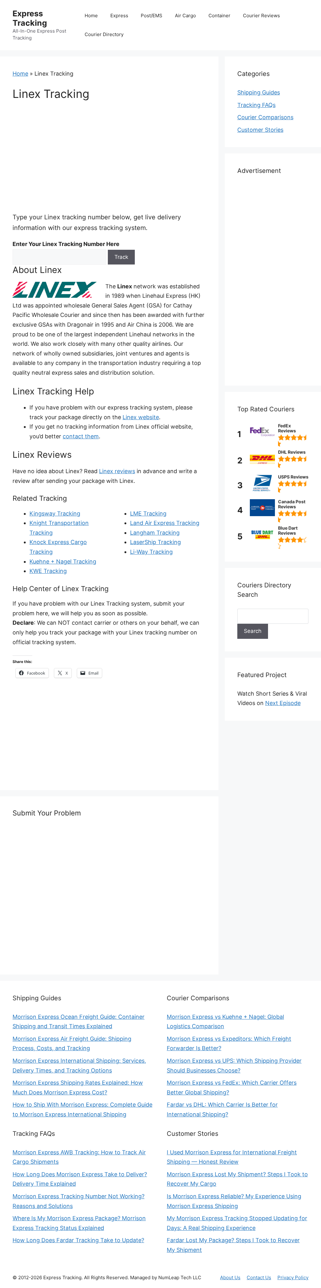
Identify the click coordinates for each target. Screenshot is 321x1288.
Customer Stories (260, 129)
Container (219, 16)
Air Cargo (185, 16)
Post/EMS (151, 16)
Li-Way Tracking (151, 551)
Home (91, 16)
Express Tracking (30, 18)
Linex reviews (117, 471)
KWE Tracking (48, 571)
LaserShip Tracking (155, 542)
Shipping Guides (258, 92)
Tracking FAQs (256, 105)
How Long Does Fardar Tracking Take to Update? (78, 1240)
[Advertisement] (109, 156)
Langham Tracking (155, 532)
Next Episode (283, 703)
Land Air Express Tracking (164, 523)
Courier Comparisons (265, 117)
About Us (230, 1277)
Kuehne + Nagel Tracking (62, 561)
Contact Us (259, 1277)
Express (119, 16)
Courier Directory (104, 34)
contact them (81, 436)
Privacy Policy (292, 1277)
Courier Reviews (261, 16)
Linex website (141, 417)
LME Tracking (148, 513)
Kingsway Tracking (54, 513)
